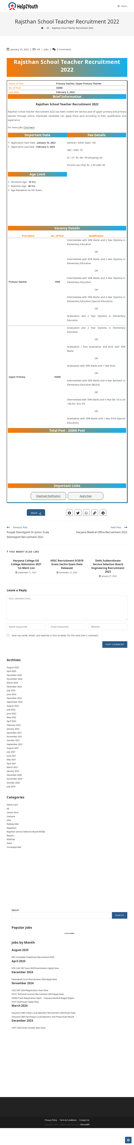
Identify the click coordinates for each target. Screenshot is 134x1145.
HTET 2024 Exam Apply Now (25, 1001)
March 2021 (12, 767)
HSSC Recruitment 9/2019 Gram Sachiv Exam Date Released (66, 564)
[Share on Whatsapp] (86, 512)
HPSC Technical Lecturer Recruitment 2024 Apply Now (38, 994)
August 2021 (13, 748)
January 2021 (13, 771)
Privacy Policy (51, 1120)
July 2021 (11, 751)
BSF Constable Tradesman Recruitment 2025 (33, 957)
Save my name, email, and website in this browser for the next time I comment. (55, 635)
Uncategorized (14, 847)
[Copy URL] (94, 512)
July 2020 (11, 786)
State (9, 843)
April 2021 (11, 763)
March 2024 (12, 682)
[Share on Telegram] (103, 512)
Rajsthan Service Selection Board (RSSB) (26, 831)
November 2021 (14, 736)
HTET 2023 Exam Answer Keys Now (28, 1027)
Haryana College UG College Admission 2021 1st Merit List (26, 564)
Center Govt (12, 812)
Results (10, 835)
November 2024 (14, 678)
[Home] (42, 27)
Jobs (46, 49)
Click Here (29, 127)
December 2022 (14, 698)
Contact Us (84, 1120)
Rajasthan (11, 827)
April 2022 (11, 721)
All (38, 49)
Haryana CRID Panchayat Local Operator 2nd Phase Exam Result (43, 1016)
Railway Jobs (13, 823)
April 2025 (11, 671)
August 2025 (13, 667)
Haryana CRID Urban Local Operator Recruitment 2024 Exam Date (43, 1012)
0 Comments (64, 49)
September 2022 (15, 701)
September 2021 (15, 744)
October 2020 (13, 782)
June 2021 (11, 755)
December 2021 (14, 732)
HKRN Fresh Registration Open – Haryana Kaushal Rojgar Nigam (43, 998)
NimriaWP (85, 1124)
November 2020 (14, 778)
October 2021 (13, 740)
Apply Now (86, 496)
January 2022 (13, 728)
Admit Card (12, 804)
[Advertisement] (96, 198)
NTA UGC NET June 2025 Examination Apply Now (35, 968)
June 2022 (11, 713)
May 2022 (11, 717)
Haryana (11, 816)
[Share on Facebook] (69, 512)
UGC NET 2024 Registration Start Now (30, 990)
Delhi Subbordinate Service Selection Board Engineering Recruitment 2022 (107, 566)
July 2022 (11, 709)
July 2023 (11, 690)
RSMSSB (11, 839)
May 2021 (11, 759)
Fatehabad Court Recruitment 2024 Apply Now (34, 979)
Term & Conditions (68, 1120)
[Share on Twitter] (78, 512)
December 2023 (14, 686)
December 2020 (14, 774)
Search (15, 910)
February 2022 (14, 725)
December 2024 (14, 675)
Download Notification (48, 496)
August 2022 (13, 705)
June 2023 (11, 694)
